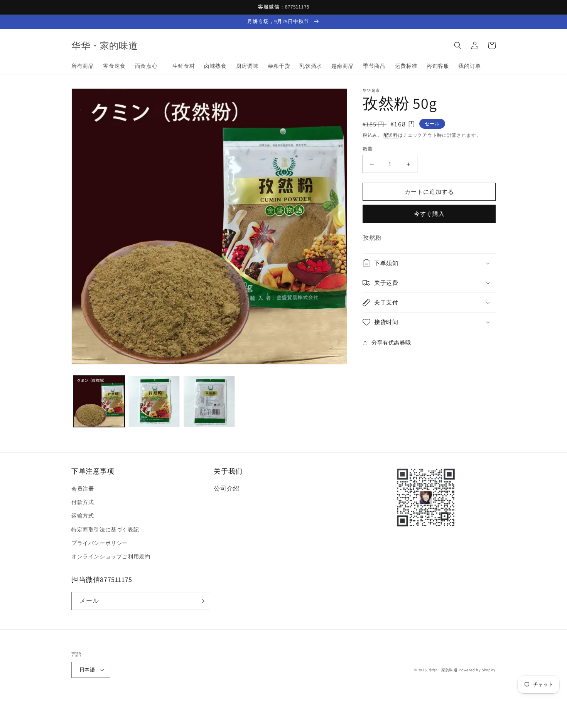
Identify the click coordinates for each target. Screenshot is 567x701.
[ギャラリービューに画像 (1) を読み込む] (99, 401)
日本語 (87, 669)
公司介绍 (226, 488)
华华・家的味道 (443, 669)
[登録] (201, 601)
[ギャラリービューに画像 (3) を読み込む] (209, 401)
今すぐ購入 (429, 213)
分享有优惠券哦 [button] (391, 342)
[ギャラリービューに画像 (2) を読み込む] (154, 401)
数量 (368, 149)
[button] (457, 45)
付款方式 (82, 502)
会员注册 (82, 488)
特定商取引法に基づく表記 (105, 529)
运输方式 (82, 515)
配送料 (390, 135)
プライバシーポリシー (99, 543)
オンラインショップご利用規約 (110, 556)
